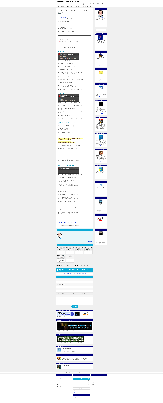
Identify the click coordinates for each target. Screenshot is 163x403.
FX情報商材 (62, 225)
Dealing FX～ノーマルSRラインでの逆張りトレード (70, 252)
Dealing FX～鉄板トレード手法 (70, 260)
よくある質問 (89, 6)
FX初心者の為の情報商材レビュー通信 (67, 1)
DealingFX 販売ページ (71, 225)
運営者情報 (93, 380)
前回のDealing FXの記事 (62, 17)
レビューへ (101, 48)
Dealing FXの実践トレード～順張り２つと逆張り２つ (79, 252)
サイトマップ (93, 378)
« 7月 (74, 392)
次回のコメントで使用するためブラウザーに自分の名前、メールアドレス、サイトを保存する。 (72, 293)
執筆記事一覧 (90, 241)
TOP (63, 372)
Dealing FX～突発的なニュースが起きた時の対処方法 (88, 252)
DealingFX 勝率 (77, 225)
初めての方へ (84, 6)
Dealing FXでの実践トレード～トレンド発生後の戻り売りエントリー (61, 261)
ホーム (58, 6)
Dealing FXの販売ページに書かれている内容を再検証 (61, 252)
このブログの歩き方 (77, 6)
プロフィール (100, 17)
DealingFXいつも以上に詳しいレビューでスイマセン (69, 222)
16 (74, 386)
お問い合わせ (93, 376)
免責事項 (93, 384)
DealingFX (60, 13)
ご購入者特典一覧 (62, 6)
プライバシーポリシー (95, 382)
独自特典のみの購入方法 (70, 6)
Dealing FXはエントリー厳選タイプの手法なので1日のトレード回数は (83, 265)
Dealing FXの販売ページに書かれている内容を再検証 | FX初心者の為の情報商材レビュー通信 (73, 273)
